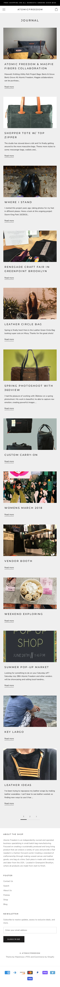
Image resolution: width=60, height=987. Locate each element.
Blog (5, 904)
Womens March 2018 (23, 507)
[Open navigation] (4, 10)
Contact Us (8, 881)
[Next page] (36, 816)
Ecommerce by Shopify (44, 957)
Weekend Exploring (23, 614)
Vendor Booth (18, 561)
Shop (5, 899)
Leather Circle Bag (23, 324)
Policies (6, 895)
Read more (9, 86)
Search (6, 885)
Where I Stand (18, 202)
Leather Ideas (18, 785)
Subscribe (13, 939)
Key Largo (14, 731)
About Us (7, 890)
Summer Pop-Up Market (26, 667)
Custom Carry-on (21, 454)
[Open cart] (56, 9)
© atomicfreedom (30, 953)
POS (28, 957)
